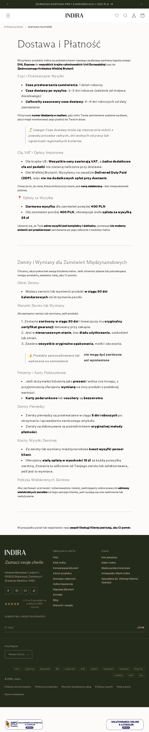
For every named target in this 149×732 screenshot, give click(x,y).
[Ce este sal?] (24, 729)
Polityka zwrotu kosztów (18, 686)
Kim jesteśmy (109, 557)
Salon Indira (108, 562)
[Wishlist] (117, 15)
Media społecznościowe (115, 568)
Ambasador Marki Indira (115, 573)
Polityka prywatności (46, 686)
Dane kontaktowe (14, 694)
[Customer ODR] (125, 729)
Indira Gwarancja (63, 583)
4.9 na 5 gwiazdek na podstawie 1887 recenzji (34, 603)
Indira (17, 678)
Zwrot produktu (62, 573)
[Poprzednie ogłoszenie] (7, 4)
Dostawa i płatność (64, 578)
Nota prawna (124, 686)
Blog (55, 600)
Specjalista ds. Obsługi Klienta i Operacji (119, 580)
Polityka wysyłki (104, 686)
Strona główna (13, 27)
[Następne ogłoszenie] (141, 4)
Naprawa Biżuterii (63, 589)
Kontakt (57, 594)
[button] (8, 15)
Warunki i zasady (63, 605)
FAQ (55, 557)
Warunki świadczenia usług (76, 686)
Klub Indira (59, 562)
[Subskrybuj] (140, 627)
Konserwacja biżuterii (65, 568)
